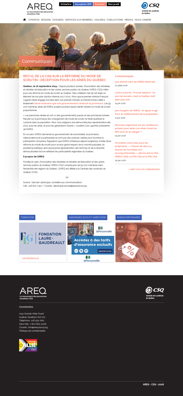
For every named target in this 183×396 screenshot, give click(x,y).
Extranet (99, 4)
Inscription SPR (83, 4)
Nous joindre (143, 20)
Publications (115, 20)
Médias (129, 20)
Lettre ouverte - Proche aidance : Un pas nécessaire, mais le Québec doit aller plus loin (135, 96)
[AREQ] (40, 9)
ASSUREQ (99, 20)
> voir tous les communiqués (144, 169)
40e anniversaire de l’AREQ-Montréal (135, 82)
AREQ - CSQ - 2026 (153, 384)
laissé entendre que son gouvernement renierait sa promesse (68, 103)
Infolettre (66, 4)
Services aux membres (79, 20)
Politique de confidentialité (32, 331)
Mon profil (113, 4)
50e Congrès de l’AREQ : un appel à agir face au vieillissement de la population (136, 112)
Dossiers (58, 20)
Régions (46, 20)
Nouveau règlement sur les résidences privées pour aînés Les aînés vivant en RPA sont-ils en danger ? (136, 128)
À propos (34, 20)
